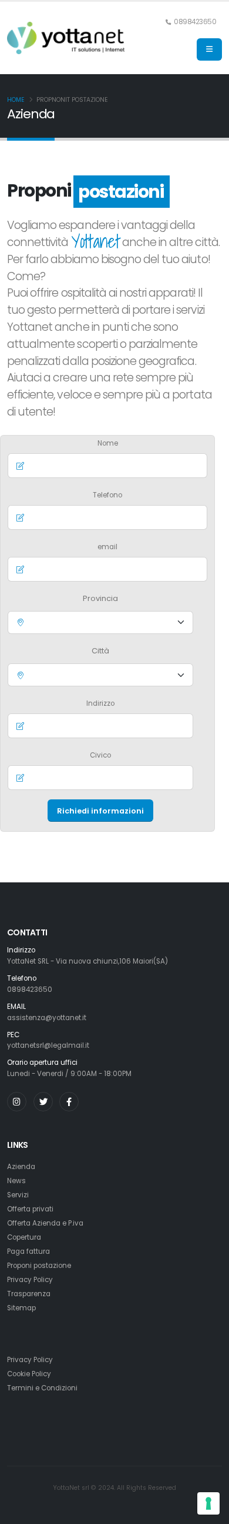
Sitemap (21, 1308)
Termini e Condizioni (42, 1388)
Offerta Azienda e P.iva (45, 1223)
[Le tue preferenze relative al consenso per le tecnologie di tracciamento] (208, 1503)
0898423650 (29, 989)
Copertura (24, 1237)
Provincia (100, 598)
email (107, 547)
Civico (100, 755)
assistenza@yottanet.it (46, 1017)
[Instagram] (16, 1101)
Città (100, 650)
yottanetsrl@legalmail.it (48, 1045)
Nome (107, 443)
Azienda (21, 1166)
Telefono (107, 495)
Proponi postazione (39, 1265)
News (16, 1181)
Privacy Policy (30, 1279)
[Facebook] (69, 1101)
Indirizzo (100, 703)
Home (16, 99)
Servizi (18, 1195)
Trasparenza (28, 1294)
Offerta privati (30, 1209)
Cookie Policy (29, 1374)
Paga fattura (28, 1251)
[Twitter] (43, 1101)
